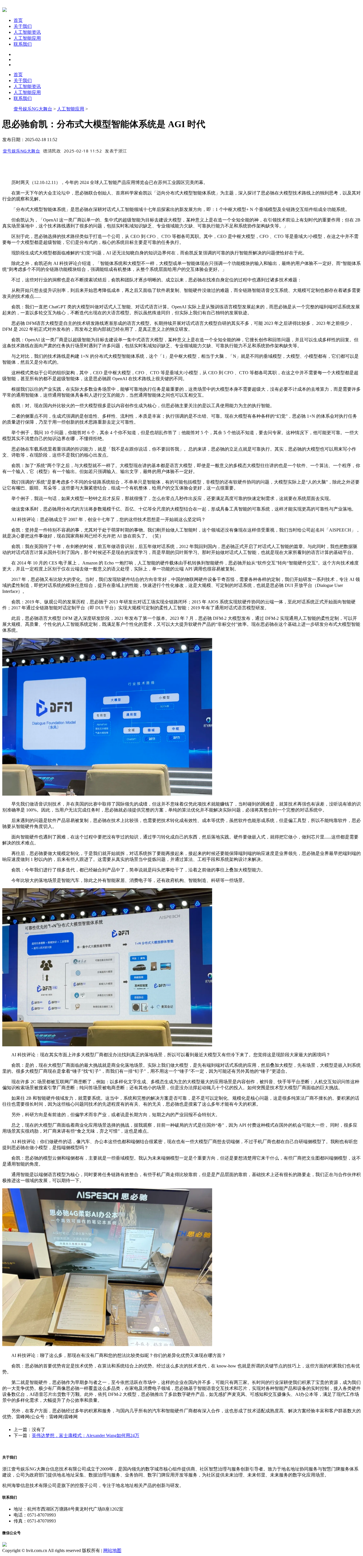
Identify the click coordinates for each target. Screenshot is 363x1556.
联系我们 (23, 44)
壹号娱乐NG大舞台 (33, 108)
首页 (18, 20)
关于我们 (23, 26)
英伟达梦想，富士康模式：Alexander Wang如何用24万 (85, 1435)
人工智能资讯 (27, 32)
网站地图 (112, 1550)
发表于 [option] (116, 151)
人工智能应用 (27, 38)
